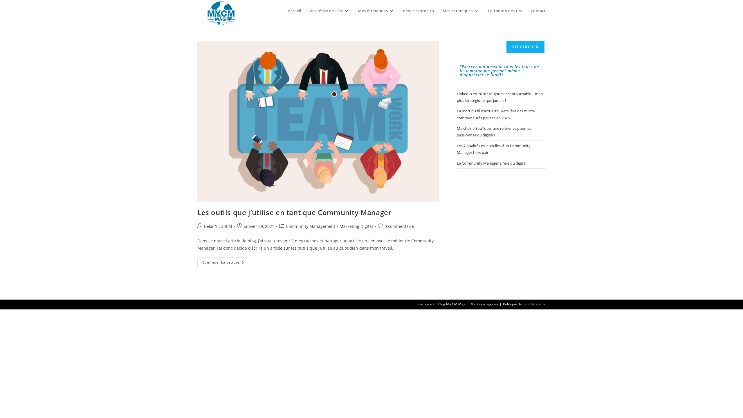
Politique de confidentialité (524, 304)
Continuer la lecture (225, 263)
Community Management (310, 226)
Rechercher (525, 46)
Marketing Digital (356, 226)
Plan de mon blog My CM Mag (441, 304)
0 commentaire (399, 226)
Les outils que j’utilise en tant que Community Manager (294, 212)
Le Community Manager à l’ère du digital (491, 163)
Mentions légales (484, 304)
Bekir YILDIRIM (218, 226)
